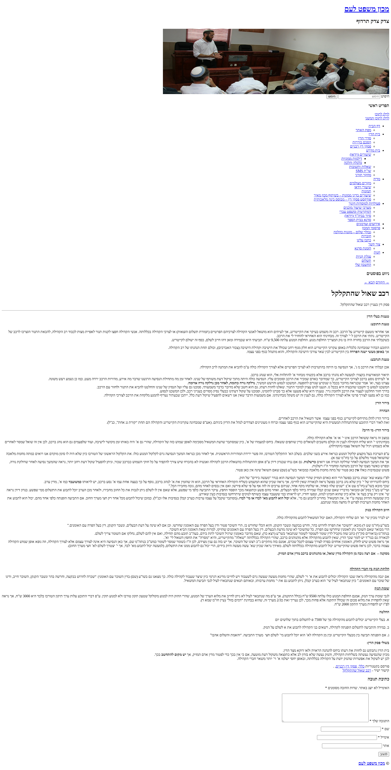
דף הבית (374, 126)
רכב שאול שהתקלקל (357, 670)
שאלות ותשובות (360, 167)
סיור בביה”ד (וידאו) (358, 216)
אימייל (383, 737)
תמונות (366, 191)
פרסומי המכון (371, 228)
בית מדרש (373, 150)
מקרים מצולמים (360, 183)
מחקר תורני (363, 175)
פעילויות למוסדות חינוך (364, 203)
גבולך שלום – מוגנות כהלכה (352, 232)
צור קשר (374, 244)
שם (385, 729)
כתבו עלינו (364, 240)
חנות (377, 252)
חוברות (366, 236)
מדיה (376, 179)
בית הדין (374, 134)
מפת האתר (363, 130)
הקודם (382, 282)
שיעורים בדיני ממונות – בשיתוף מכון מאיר (342, 195)
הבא (369, 282)
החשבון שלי (363, 265)
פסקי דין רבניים (360, 146)
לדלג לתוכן (382, 114)
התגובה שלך (379, 721)
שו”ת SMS (363, 171)
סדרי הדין (364, 138)
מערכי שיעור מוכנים (357, 207)
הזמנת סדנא (363, 248)
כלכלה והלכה (353, 163)
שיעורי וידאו (362, 187)
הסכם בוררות (362, 142)
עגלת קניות (363, 256)
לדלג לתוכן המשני (377, 118)
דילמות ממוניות (351, 158)
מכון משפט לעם (366, 9)
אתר (386, 746)
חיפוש (385, 96)
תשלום (366, 260)
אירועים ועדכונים (368, 224)
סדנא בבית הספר (359, 220)
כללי (362, 666)
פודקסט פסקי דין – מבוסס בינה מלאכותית (342, 199)
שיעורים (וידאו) (360, 154)
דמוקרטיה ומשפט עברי (355, 212)
